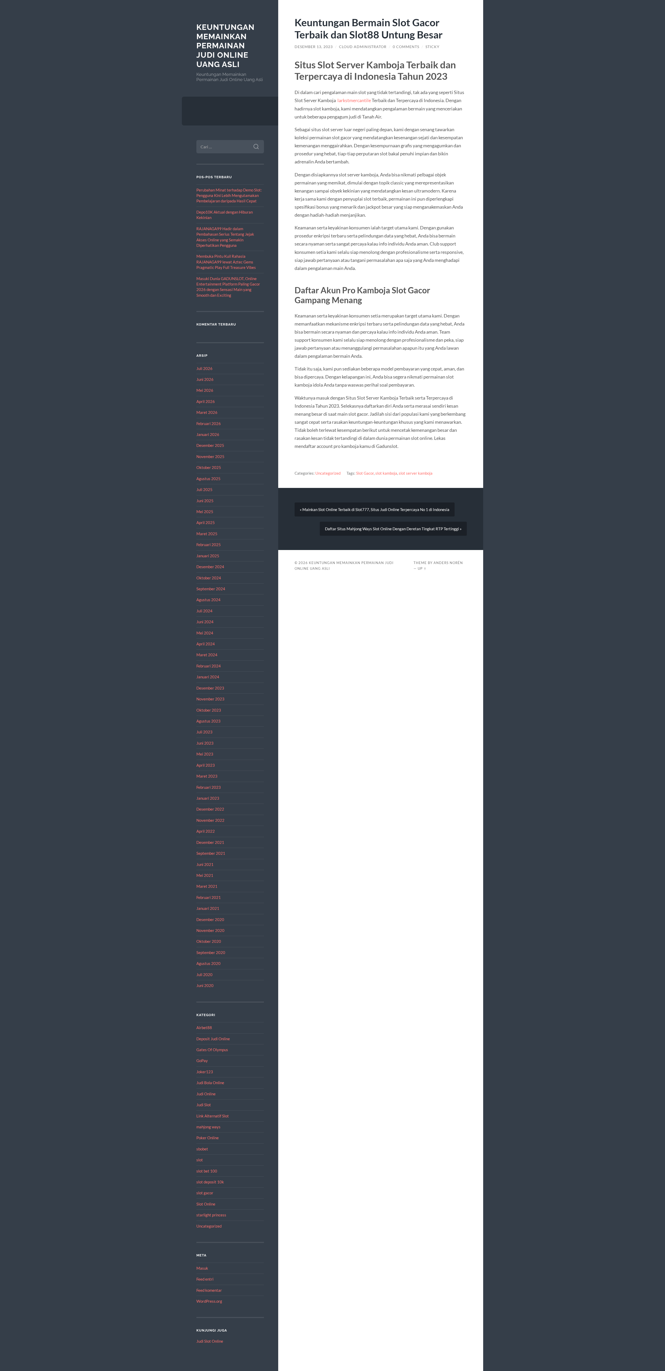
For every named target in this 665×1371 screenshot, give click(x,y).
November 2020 (210, 930)
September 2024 (210, 588)
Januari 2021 (207, 908)
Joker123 (204, 1071)
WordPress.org (209, 1301)
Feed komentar (209, 1290)
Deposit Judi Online (213, 1038)
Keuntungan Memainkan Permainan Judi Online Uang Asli (225, 46)
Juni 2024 (205, 621)
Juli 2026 (204, 368)
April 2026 (205, 401)
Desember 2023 (210, 688)
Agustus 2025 (208, 478)
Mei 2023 (204, 754)
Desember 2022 (210, 809)
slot (199, 1159)
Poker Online (207, 1137)
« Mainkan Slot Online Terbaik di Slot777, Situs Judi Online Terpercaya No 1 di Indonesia (374, 509)
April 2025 (205, 522)
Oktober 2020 (208, 941)
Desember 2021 (210, 842)
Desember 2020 (210, 919)
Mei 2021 (204, 875)
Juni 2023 (205, 743)
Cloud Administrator (363, 47)
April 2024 (205, 643)
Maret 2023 (206, 776)
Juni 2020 (205, 985)
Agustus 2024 (208, 599)
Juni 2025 (205, 500)
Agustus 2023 (208, 721)
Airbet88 (204, 1027)
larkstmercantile (354, 100)
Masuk (202, 1268)
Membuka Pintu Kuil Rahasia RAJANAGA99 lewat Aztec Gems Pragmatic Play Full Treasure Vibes (226, 262)
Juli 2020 (204, 974)
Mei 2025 (204, 511)
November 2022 (210, 820)
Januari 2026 (207, 434)
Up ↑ (422, 568)
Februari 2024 (208, 666)
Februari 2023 (208, 787)
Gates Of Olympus (212, 1049)
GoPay (202, 1060)
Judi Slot (203, 1104)
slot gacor (204, 1192)
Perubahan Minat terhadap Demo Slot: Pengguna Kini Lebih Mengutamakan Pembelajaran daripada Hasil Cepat (229, 195)
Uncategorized (209, 1226)
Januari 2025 (207, 555)
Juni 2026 (205, 379)
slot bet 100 (206, 1171)
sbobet (202, 1149)
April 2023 (205, 765)
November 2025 (210, 456)
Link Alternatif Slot (212, 1116)
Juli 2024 (204, 610)
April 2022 (205, 831)
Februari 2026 (208, 423)
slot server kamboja (416, 473)
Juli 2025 (204, 489)
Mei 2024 (204, 633)
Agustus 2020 (208, 963)
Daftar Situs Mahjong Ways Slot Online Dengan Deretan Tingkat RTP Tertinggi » (393, 528)
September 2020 (210, 952)
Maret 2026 (206, 412)
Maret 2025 (206, 533)
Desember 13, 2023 (314, 47)
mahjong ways (208, 1126)
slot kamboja (386, 473)
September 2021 (210, 853)
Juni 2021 (205, 864)
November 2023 (210, 699)
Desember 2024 (210, 566)
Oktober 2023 (208, 710)
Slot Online (205, 1204)
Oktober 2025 (208, 467)
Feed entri (205, 1279)
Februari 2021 (208, 897)
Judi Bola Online (210, 1082)
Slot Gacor (365, 473)
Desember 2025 (210, 445)
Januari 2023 (207, 798)
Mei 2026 (204, 390)
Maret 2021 (206, 886)
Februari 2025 (208, 544)
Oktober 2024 (208, 577)
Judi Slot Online (209, 1341)
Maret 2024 (206, 654)
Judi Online (206, 1093)
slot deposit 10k (210, 1182)
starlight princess (211, 1215)
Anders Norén (448, 563)
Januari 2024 (207, 676)
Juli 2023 (204, 732)
